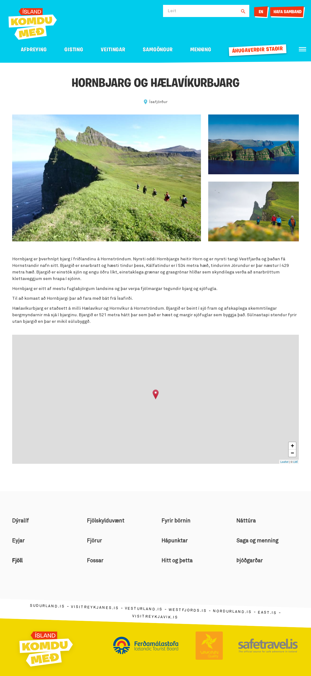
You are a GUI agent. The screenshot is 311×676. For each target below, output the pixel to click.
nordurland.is (232, 611)
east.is (267, 612)
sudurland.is (47, 606)
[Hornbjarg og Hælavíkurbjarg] (156, 394)
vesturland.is (144, 608)
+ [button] (292, 446)
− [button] (292, 453)
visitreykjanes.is (95, 607)
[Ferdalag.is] (32, 23)
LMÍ (295, 462)
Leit (172, 11)
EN (261, 12)
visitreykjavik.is (155, 616)
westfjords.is (188, 610)
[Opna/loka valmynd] (302, 49)
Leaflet (284, 462)
